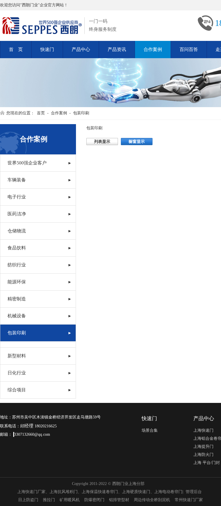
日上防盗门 (28, 500)
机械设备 (16, 315)
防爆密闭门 (94, 500)
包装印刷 (81, 113)
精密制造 (16, 298)
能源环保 (16, 281)
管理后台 (194, 492)
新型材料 (16, 355)
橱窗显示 (137, 141)
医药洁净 (16, 213)
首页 (41, 113)
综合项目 (16, 389)
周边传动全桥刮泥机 (152, 500)
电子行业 (16, 196)
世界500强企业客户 (27, 162)
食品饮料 (16, 247)
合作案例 (153, 49)
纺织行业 (16, 264)
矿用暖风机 (70, 500)
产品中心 (81, 49)
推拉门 (49, 500)
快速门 (47, 49)
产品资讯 (117, 49)
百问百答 (189, 49)
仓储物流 (16, 230)
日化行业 (16, 372)
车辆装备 (16, 179)
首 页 (16, 49)
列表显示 (102, 141)
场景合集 (150, 430)
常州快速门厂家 (189, 500)
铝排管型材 (119, 500)
